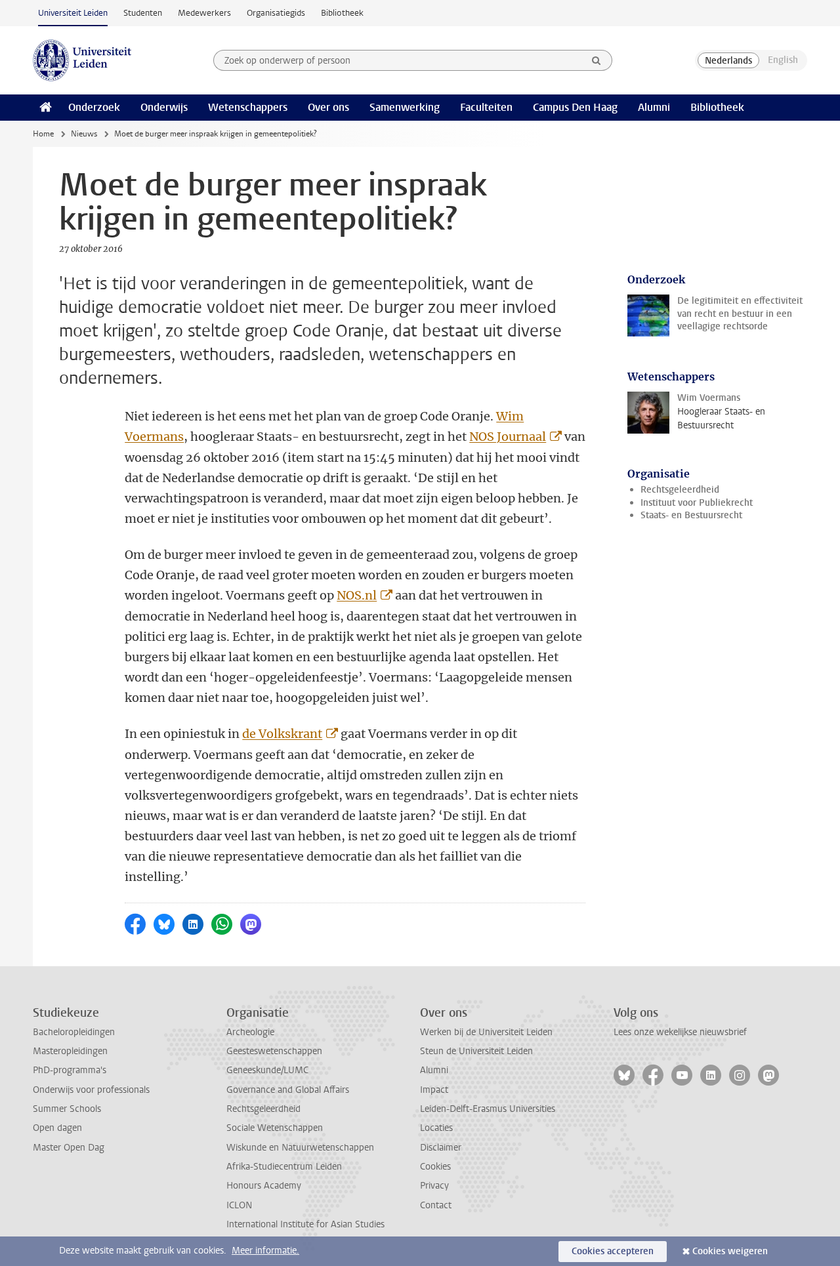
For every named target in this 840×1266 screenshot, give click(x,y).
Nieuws (84, 134)
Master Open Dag (68, 1147)
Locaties (436, 1128)
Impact (434, 1090)
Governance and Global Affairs (287, 1090)
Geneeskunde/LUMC (267, 1070)
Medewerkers (204, 12)
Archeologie (250, 1032)
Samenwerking (404, 107)
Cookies (435, 1166)
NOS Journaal (507, 436)
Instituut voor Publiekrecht (696, 503)
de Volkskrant (282, 733)
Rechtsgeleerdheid (679, 489)
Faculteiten (486, 107)
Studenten (142, 12)
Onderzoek (94, 107)
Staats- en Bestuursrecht (691, 515)
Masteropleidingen (70, 1051)
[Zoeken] (596, 60)
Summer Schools (67, 1109)
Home (43, 134)
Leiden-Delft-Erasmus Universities (487, 1109)
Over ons (328, 107)
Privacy (434, 1185)
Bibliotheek (342, 12)
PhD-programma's (69, 1070)
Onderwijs (164, 107)
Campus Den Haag (575, 107)
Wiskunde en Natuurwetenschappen (300, 1147)
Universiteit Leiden (73, 12)
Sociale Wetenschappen (274, 1128)
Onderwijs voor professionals (91, 1090)
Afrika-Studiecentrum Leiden (284, 1166)
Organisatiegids (276, 12)
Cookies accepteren (613, 1251)
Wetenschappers (247, 107)
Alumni (654, 107)
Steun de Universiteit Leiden (476, 1051)
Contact (436, 1205)
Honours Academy (263, 1185)
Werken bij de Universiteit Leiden (486, 1032)
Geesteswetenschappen (274, 1051)
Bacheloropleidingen (74, 1032)
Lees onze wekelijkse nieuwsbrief (680, 1032)
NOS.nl (357, 595)
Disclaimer (440, 1147)
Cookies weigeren (730, 1251)
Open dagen (57, 1128)
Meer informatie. (265, 1250)
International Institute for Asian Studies (305, 1224)
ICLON (239, 1205)
